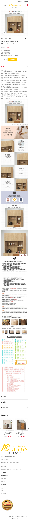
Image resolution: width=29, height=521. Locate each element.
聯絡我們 (3, 481)
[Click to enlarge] (4, 33)
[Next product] (27, 38)
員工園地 (3, 493)
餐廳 (6, 38)
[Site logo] (14, 5)
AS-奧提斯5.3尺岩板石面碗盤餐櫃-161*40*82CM (7, 433)
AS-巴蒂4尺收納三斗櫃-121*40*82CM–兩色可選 (21, 433)
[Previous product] (24, 38)
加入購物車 (12, 60)
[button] (11, 420)
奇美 (2, 488)
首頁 (2, 38)
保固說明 (3, 479)
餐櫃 (10, 38)
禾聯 (2, 491)
